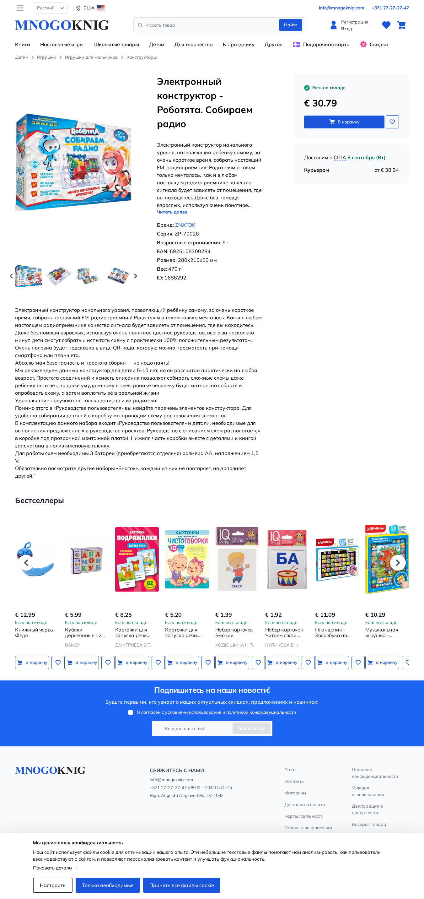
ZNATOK (185, 225)
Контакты (294, 781)
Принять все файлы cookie (181, 885)
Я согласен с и (216, 712)
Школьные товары (116, 44)
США (340, 157)
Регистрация (354, 22)
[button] (135, 276)
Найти (290, 25)
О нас (290, 769)
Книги (22, 44)
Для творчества (193, 44)
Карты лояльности (303, 816)
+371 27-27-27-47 (390, 8)
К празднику (239, 44)
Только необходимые (108, 885)
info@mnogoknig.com (341, 8)
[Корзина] (401, 25)
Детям (156, 44)
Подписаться (252, 728)
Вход (346, 28)
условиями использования (193, 712)
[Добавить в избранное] (392, 121)
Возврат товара (369, 824)
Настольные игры (61, 44)
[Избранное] (386, 25)
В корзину (349, 122)
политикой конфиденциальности (261, 712)
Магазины (295, 793)
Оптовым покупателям (308, 828)
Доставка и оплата (304, 804)
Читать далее (172, 212)
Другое (273, 44)
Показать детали (52, 868)
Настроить (53, 885)
